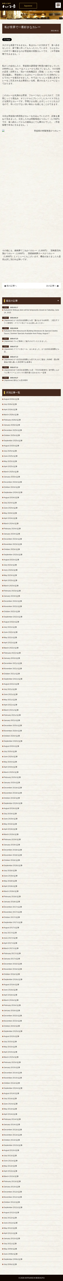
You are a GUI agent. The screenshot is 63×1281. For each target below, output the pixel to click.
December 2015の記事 (13, 1016)
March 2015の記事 (11, 1057)
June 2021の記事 (11, 694)
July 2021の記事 (10, 689)
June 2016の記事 (11, 990)
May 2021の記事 (10, 700)
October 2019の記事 (12, 798)
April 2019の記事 (10, 829)
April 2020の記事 (10, 767)
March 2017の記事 (11, 948)
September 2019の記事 (13, 803)
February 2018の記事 (12, 896)
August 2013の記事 (11, 1150)
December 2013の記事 (13, 1130)
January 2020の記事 (12, 782)
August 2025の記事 (11, 446)
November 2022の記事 (13, 606)
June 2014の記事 (11, 1104)
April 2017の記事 (10, 943)
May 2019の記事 (10, 824)
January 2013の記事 (12, 1187)
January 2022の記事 (12, 658)
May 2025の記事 (10, 461)
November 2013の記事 (13, 1135)
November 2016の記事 (13, 969)
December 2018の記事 (13, 850)
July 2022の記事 (10, 627)
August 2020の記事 (11, 746)
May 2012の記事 (10, 1228)
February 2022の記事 (12, 653)
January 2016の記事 (12, 1010)
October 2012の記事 (12, 1202)
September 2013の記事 (13, 1145)
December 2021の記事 (13, 663)
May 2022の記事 (10, 637)
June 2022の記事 (11, 632)
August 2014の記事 (11, 1093)
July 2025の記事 (10, 451)
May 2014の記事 (10, 1109)
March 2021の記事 (11, 710)
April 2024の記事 (10, 518)
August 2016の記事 (11, 984)
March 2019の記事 (11, 834)
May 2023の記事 (10, 575)
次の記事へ (51, 286)
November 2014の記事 (13, 1078)
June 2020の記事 (11, 756)
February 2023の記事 (12, 591)
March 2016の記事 (11, 1000)
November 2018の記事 (13, 855)
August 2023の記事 (11, 560)
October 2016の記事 (12, 974)
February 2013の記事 (12, 1181)
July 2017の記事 (10, 933)
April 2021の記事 (10, 705)
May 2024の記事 (10, 513)
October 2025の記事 (12, 435)
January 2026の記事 (12, 425)
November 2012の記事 (13, 1197)
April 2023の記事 (10, 580)
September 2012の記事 (13, 1207)
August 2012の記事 (11, 1212)
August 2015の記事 (11, 1036)
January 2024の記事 (12, 534)
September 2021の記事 (13, 679)
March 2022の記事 (11, 648)
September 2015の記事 (13, 1031)
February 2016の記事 (12, 1005)
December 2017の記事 (13, 907)
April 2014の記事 (10, 1114)
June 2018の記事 (11, 876)
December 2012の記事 (13, 1192)
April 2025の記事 (10, 466)
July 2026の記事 (10, 404)
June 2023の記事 (11, 570)
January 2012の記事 (12, 1238)
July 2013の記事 (10, 1156)
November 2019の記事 (13, 793)
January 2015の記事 (12, 1067)
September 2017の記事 (13, 922)
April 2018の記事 (10, 886)
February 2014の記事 (12, 1119)
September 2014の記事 (13, 1088)
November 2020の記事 (13, 731)
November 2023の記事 (13, 544)
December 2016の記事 (13, 964)
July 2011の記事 (10, 1244)
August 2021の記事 (11, 684)
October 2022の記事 (12, 611)
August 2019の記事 (11, 808)
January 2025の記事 (12, 477)
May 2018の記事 (10, 881)
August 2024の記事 (11, 497)
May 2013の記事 (10, 1166)
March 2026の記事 (11, 415)
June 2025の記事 (11, 456)
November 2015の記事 (13, 1021)
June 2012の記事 (11, 1223)
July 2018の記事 (10, 870)
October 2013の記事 (12, 1140)
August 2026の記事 (11, 399)
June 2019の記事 (11, 819)
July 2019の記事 (10, 814)
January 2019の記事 (12, 845)
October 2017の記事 (12, 917)
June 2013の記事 (11, 1161)
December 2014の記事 (13, 1073)
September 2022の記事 (13, 617)
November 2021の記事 (13, 668)
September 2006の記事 (13, 1259)
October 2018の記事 (12, 860)
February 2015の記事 (12, 1062)
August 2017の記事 (11, 928)
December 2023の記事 (13, 539)
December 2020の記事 (13, 725)
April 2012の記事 (10, 1233)
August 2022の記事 (11, 622)
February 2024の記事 (12, 529)
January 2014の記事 (12, 1124)
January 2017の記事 (12, 959)
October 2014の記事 (12, 1083)
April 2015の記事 (10, 1052)
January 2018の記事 (12, 902)
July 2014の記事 (10, 1098)
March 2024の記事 (11, 523)
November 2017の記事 (13, 912)
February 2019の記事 (12, 839)
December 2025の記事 (13, 430)
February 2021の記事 (12, 715)
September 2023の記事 (13, 554)
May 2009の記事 (10, 1249)
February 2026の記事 (12, 420)
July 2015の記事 (10, 1042)
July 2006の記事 (10, 1264)
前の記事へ (12, 286)
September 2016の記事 (13, 979)
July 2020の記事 (10, 751)
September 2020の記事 (13, 741)
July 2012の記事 (10, 1218)
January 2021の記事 (12, 720)
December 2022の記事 (13, 601)
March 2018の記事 (11, 891)
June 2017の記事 (11, 938)
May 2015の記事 (10, 1047)
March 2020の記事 (11, 772)
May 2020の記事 (10, 762)
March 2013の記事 (11, 1176)
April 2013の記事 (10, 1171)
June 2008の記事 (11, 1254)
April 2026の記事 (10, 409)
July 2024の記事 (10, 503)
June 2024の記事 (11, 508)
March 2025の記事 (11, 472)
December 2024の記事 (13, 482)
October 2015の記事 (12, 1026)
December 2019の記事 (13, 788)
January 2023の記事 (12, 596)
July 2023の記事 (10, 565)
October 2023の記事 (12, 549)
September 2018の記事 (13, 865)
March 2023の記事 (11, 586)
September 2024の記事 (13, 492)
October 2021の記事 (12, 674)
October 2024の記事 (12, 487)
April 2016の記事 (10, 995)
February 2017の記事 (12, 953)
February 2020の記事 (12, 777)
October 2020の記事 (12, 736)
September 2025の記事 (13, 440)
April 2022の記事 (10, 642)
